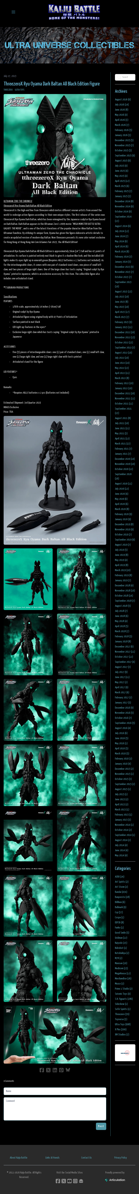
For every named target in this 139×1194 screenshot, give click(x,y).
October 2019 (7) (123, 534)
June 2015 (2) (121, 799)
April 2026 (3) (121, 120)
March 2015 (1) (122, 809)
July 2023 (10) (122, 296)
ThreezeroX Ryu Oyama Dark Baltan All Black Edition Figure (52, 84)
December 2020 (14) (125, 459)
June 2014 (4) (121, 850)
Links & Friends (52, 1157)
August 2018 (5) (123, 606)
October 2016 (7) (123, 718)
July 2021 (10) (122, 423)
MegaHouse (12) (123, 973)
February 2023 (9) (123, 322)
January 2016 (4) (123, 763)
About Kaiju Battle (18, 1157)
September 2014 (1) (125, 835)
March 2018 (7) (122, 631)
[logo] (74, 12)
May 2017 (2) (121, 682)
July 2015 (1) (121, 794)
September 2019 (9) (125, 539)
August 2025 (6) (123, 160)
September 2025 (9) (125, 155)
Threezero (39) (122, 1014)
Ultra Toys (19, 90)
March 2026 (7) (122, 125)
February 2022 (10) (124, 383)
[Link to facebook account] (58, 1181)
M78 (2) (118, 958)
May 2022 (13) (122, 368)
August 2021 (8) (123, 418)
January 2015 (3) (123, 819)
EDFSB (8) (119, 922)
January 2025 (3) (123, 196)
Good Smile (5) (122, 932)
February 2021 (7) (123, 448)
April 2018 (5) (121, 626)
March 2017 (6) (122, 692)
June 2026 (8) (121, 109)
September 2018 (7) (125, 600)
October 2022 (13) (124, 342)
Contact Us (86, 1157)
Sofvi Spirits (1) (122, 1009)
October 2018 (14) (124, 595)
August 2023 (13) (123, 291)
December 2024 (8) (124, 201)
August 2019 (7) (123, 544)
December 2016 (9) (124, 707)
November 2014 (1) (124, 825)
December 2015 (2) (124, 769)
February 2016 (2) (123, 758)
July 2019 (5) (121, 550)
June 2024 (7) (121, 236)
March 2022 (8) (122, 378)
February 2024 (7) (123, 256)
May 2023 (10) (122, 307)
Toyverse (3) (121, 1019)
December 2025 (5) (124, 140)
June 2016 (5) (121, 738)
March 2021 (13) (122, 443)
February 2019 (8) (123, 575)
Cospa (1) (119, 917)
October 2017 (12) (124, 656)
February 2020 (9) (123, 514)
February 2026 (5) (123, 130)
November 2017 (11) (125, 651)
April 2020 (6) (121, 504)
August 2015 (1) (123, 789)
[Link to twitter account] (64, 1181)
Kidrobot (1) (121, 948)
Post (101, 1126)
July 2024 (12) (122, 231)
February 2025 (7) (123, 191)
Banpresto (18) (122, 897)
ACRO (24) (119, 876)
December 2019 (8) (124, 524)
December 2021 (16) (125, 393)
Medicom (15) (121, 968)
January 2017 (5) (123, 702)
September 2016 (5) (125, 723)
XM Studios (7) (122, 1034)
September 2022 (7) (125, 347)
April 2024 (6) (121, 246)
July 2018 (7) (121, 611)
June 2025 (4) (121, 171)
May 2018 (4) (121, 621)
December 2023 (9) (124, 267)
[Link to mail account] (81, 1181)
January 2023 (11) (123, 327)
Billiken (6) (120, 902)
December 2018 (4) (124, 585)
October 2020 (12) (124, 469)
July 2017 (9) (121, 672)
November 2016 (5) (124, 712)
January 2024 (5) (123, 261)
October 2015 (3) (123, 779)
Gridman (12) (121, 937)
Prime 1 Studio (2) (123, 988)
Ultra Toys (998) (123, 1024)
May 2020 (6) (121, 499)
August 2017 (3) (123, 667)
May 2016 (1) (121, 743)
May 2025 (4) (121, 176)
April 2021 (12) (122, 438)
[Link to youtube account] (69, 1181)
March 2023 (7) (122, 317)
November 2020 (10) (125, 464)
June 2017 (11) (122, 677)
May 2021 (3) (121, 433)
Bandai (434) (121, 892)
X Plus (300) (121, 1029)
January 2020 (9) (123, 519)
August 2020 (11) (123, 483)
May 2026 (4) (121, 114)
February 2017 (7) (123, 697)
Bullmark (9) (120, 907)
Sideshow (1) (121, 1004)
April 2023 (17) (122, 312)
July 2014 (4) (121, 845)
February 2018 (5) (123, 636)
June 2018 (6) (121, 616)
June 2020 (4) (121, 494)
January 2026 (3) (123, 135)
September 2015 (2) (125, 784)
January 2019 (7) (123, 580)
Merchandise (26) (123, 978)
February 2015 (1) (123, 814)
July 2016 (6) (121, 733)
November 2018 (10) (125, 590)
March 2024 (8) (122, 251)
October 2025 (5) (123, 150)
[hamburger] (13, 12)
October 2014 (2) (123, 830)
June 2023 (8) (121, 301)
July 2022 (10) (122, 357)
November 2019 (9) (124, 529)
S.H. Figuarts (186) (124, 999)
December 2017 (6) (124, 646)
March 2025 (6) (122, 186)
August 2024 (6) (123, 226)
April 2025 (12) (122, 181)
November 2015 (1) (124, 774)
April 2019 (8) (121, 565)
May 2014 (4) (121, 855)
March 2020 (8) (122, 509)
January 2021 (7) (123, 454)
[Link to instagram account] (75, 1181)
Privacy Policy (120, 1157)
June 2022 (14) (122, 363)
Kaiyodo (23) (121, 943)
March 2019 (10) (122, 570)
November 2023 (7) (124, 272)
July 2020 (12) (122, 488)
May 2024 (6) (121, 241)
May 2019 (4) (121, 560)
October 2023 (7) (123, 277)
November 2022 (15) (125, 337)
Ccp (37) (119, 912)
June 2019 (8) (121, 555)
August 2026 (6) (123, 99)
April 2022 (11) (122, 373)
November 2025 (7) (124, 145)
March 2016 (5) (122, 753)
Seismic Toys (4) (123, 993)
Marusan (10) (121, 963)
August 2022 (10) (123, 352)
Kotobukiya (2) (122, 953)
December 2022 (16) (125, 332)
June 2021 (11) (122, 428)
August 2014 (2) (123, 840)
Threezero (8, 90)
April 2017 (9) (121, 687)
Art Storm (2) (121, 887)
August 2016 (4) (123, 728)
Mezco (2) (119, 983)
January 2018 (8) (123, 641)
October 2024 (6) (123, 211)
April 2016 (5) (121, 748)
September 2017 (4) (125, 662)
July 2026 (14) (122, 104)
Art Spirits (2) (122, 881)
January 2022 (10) (123, 388)
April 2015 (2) (121, 804)
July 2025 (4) (121, 165)
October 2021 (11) (124, 403)
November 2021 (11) (125, 398)
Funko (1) (119, 927)
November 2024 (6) (124, 206)
